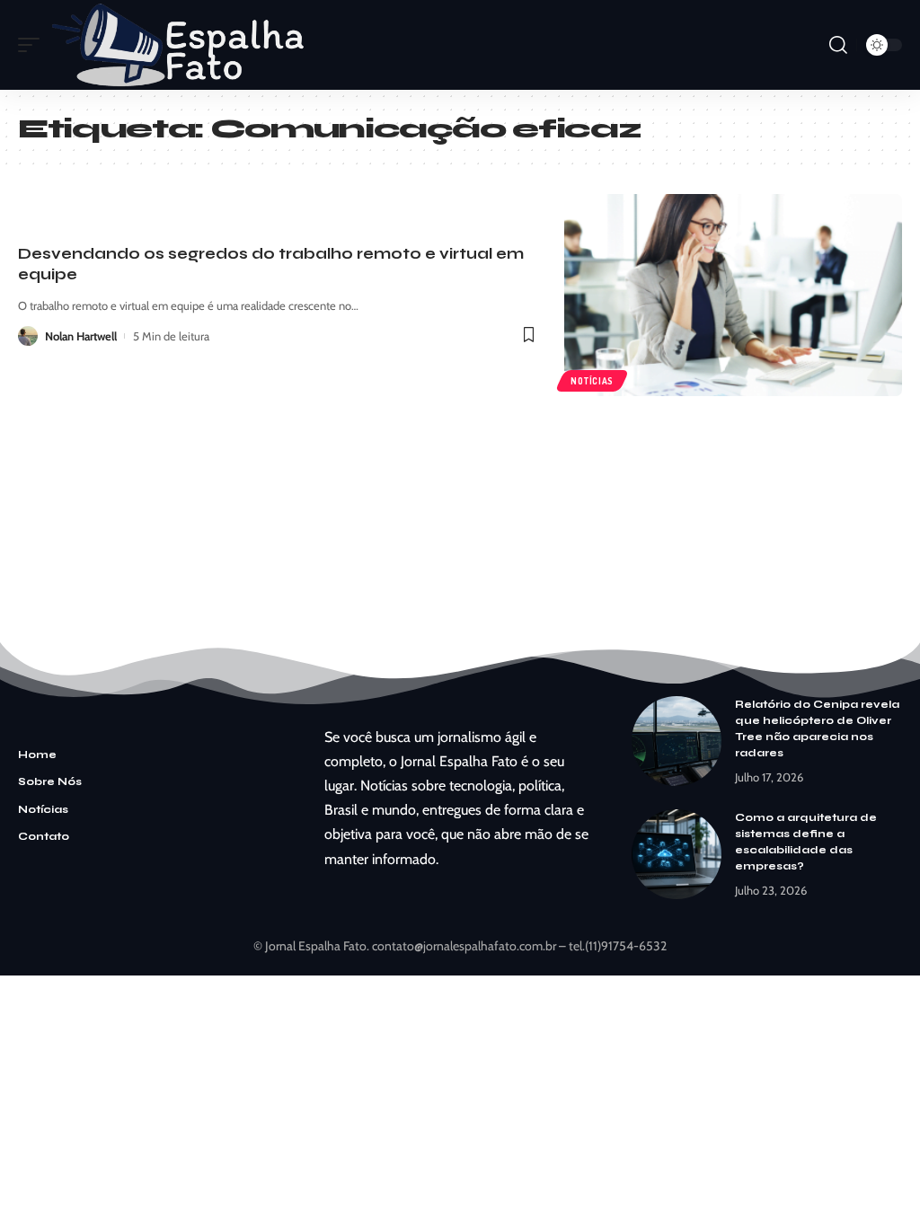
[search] (838, 45)
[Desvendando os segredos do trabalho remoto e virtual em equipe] (733, 295)
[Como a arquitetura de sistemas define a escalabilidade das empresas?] (676, 854)
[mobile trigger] (33, 45)
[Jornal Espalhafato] (177, 45)
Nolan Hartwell (81, 336)
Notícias (592, 380)
